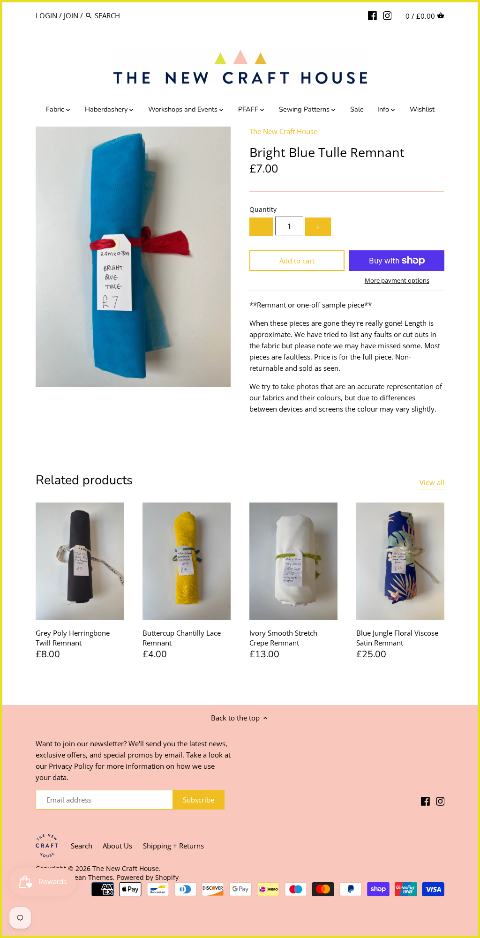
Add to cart (297, 260)
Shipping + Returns (173, 845)
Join (71, 15)
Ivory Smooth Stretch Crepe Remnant (283, 637)
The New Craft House (283, 131)
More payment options (397, 280)
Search (81, 845)
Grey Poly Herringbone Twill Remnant (73, 637)
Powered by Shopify (148, 877)
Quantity (263, 209)
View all (432, 482)
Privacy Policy (71, 766)
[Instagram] (387, 15)
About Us (117, 845)
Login (46, 15)
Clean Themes (90, 877)
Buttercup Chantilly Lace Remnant (181, 637)
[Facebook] (372, 15)
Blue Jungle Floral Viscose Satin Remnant (397, 637)
